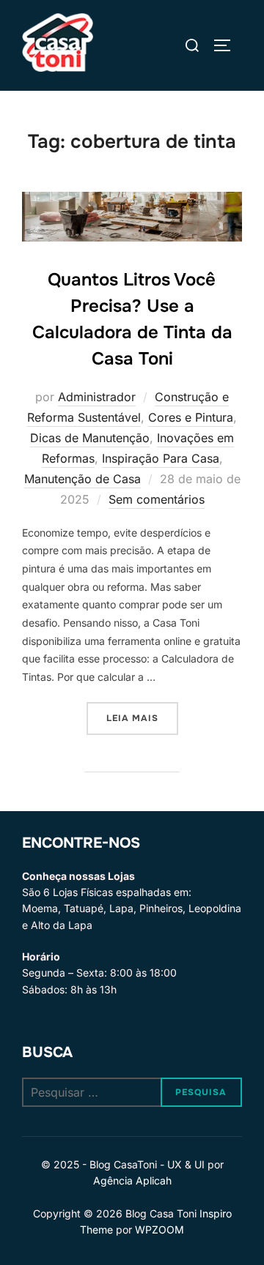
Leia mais (142, 718)
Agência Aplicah (132, 1180)
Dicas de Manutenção (90, 437)
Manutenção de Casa (82, 478)
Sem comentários (157, 499)
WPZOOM (159, 1229)
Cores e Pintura (190, 417)
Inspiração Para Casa (160, 458)
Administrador (97, 396)
